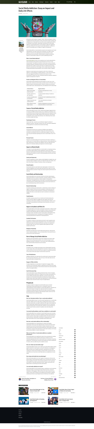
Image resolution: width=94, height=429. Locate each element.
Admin (21, 13)
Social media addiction (30, 60)
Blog (59, 331)
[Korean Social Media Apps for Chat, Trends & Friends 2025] (24, 391)
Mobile (60, 362)
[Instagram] (70, 2)
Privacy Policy (20, 417)
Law (59, 358)
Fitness (60, 347)
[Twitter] (68, 2)
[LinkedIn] (71, 2)
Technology (60, 373)
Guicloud (60, 352)
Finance (60, 345)
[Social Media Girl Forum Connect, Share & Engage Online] (53, 401)
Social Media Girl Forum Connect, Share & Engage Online (66, 399)
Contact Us (20, 411)
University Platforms (62, 377)
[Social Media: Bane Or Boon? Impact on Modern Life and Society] (53, 391)
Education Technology (62, 339)
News (59, 364)
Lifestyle (60, 360)
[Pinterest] (69, 2)
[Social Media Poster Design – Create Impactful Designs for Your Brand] (21, 44)
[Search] (74, 2)
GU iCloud (23, 1)
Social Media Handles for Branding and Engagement (37, 399)
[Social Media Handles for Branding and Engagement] (24, 401)
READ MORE (43, 392)
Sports (60, 371)
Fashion (60, 343)
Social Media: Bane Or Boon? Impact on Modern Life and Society (66, 390)
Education (60, 337)
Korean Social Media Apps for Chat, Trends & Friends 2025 (37, 390)
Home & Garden (61, 356)
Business (60, 333)
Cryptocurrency (61, 335)
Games (60, 350)
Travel (60, 375)
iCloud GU (20, 415)
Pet (59, 366)
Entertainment (61, 341)
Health (60, 354)
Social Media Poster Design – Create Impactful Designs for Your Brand (21, 50)
